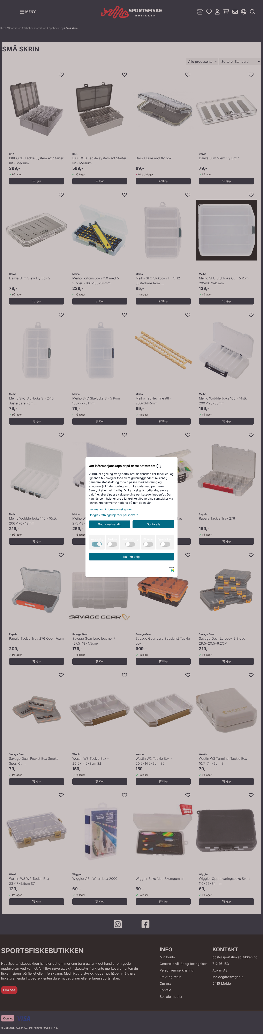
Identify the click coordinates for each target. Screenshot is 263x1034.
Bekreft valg (131, 556)
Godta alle (153, 524)
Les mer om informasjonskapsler (110, 509)
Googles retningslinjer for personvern (113, 514)
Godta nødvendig (109, 524)
